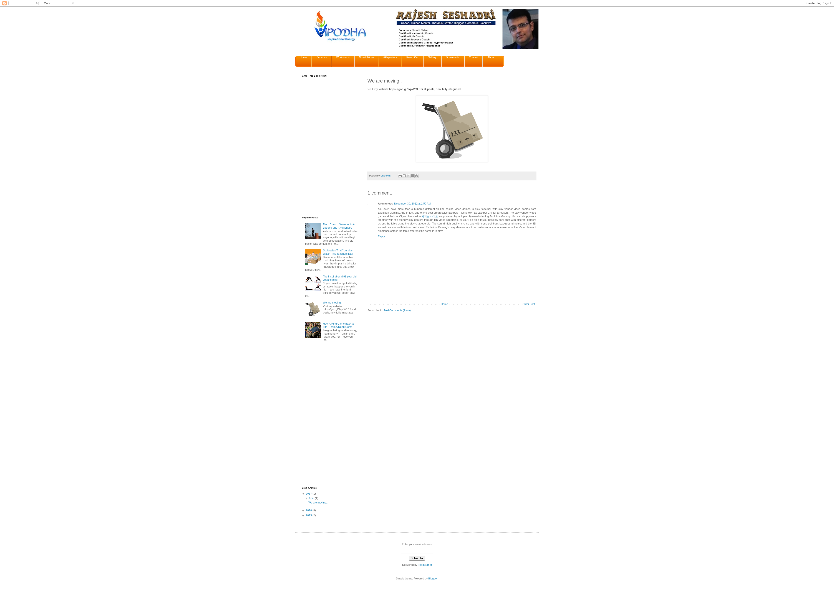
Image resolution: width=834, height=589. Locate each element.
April (312, 498)
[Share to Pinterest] (416, 176)
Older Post (529, 304)
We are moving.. (332, 302)
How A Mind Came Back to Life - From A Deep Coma (338, 325)
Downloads (452, 57)
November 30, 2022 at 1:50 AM (412, 203)
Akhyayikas (390, 57)
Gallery (432, 57)
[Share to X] (408, 176)
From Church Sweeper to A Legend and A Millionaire (338, 226)
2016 (309, 510)
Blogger (432, 578)
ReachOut (412, 57)
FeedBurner (425, 564)
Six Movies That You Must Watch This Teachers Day (338, 252)
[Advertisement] (330, 415)
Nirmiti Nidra (366, 57)
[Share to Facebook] (412, 176)
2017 (309, 493)
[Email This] (400, 176)
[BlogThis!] (404, 176)
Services (321, 57)
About (491, 57)
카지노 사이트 (430, 216)
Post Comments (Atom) (397, 310)
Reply (381, 236)
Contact (473, 57)
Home (303, 57)
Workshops (342, 57)
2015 (309, 515)
